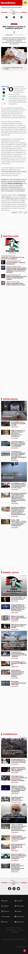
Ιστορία (18, 911)
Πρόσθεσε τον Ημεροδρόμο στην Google (13, 68)
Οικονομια (14, 24)
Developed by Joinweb (21, 946)
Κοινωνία (19, 901)
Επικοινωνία (21, 930)
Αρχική (5, 901)
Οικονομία (6, 916)
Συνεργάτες (20, 922)
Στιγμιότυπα (20, 916)
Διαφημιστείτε (14, 932)
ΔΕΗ (20, 212)
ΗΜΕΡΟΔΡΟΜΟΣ (9, 34)
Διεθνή (5, 922)
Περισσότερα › (23, 575)
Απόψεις (6, 906)
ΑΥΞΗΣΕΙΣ (14, 212)
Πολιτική (6, 911)
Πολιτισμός (20, 906)
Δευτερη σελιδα (10, 734)
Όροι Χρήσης (18, 927)
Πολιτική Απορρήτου (11, 930)
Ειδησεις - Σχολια (11, 572)
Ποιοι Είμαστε (10, 927)
